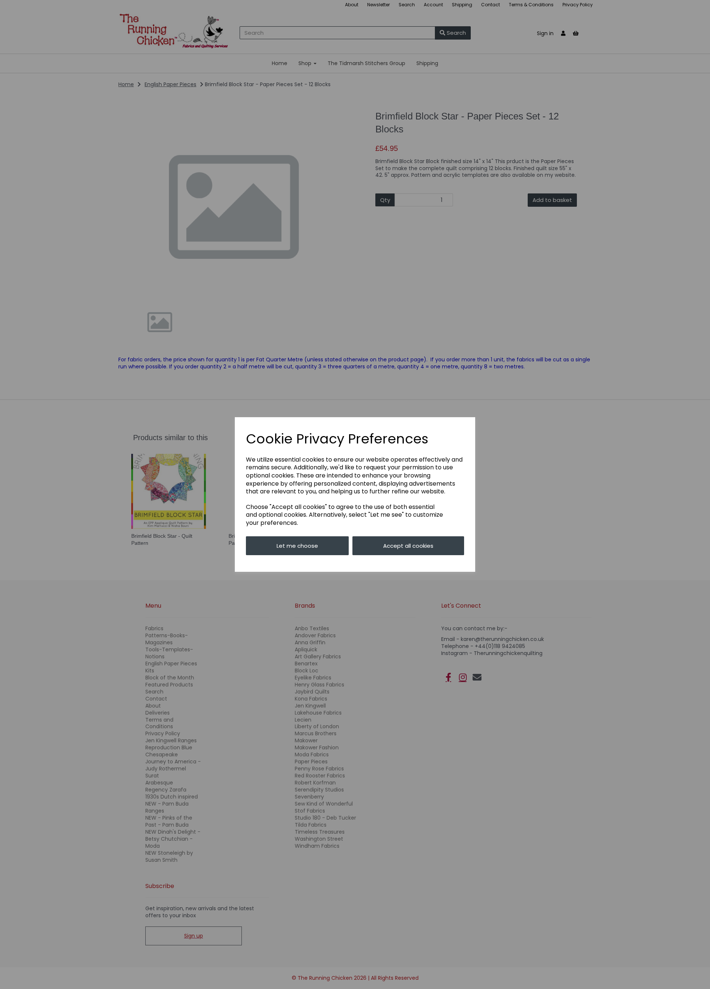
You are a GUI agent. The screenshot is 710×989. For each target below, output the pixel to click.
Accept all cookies (408, 546)
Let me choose (297, 546)
